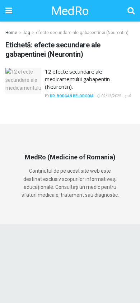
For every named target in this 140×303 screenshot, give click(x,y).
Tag (26, 32)
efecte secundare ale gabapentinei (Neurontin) (82, 32)
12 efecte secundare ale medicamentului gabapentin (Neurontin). (77, 79)
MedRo (70, 11)
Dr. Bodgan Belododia (72, 96)
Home (11, 32)
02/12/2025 (111, 96)
